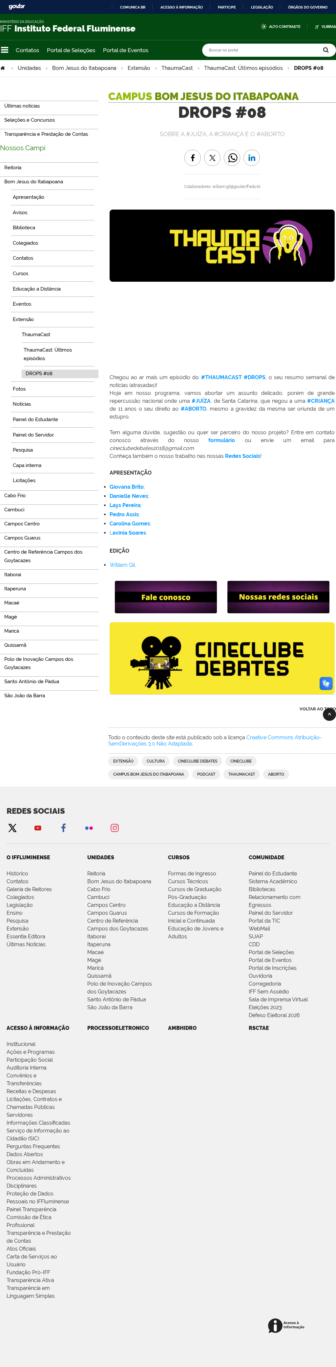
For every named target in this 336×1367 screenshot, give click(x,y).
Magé (94, 960)
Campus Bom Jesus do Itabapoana (148, 774)
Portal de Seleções (71, 50)
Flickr (88, 827)
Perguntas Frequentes (33, 1146)
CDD (254, 944)
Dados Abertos (25, 1154)
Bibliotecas (262, 889)
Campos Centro (106, 905)
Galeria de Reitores (29, 889)
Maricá (95, 968)
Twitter (12, 827)
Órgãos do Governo (307, 7)
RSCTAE (259, 1028)
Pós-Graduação (187, 897)
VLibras (329, 27)
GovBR (17, 7)
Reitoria (96, 873)
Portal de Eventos (125, 50)
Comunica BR (132, 7)
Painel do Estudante (273, 873)
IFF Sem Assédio (269, 992)
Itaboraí (96, 936)
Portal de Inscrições (273, 968)
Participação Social (30, 1060)
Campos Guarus (107, 913)
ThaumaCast (177, 68)
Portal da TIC (264, 921)
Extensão (139, 68)
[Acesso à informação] (287, 1326)
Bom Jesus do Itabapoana (84, 68)
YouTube (37, 827)
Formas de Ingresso (192, 873)
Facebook (63, 827)
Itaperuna (99, 944)
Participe (227, 7)
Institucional (21, 1044)
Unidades (29, 68)
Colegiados (20, 897)
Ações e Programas (31, 1052)
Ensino (15, 913)
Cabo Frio (99, 889)
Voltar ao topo (318, 708)
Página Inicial (3, 68)
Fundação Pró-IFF (28, 1272)
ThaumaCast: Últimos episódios (243, 68)
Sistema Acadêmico (273, 881)
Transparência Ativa (30, 1280)
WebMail (259, 929)
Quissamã (99, 976)
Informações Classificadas (38, 1123)
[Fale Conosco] (166, 610)
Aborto (276, 774)
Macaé (95, 952)
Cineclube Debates (197, 761)
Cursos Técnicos (188, 881)
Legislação (262, 7)
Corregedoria (265, 984)
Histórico (17, 873)
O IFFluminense (28, 857)
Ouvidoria (260, 976)
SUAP (256, 936)
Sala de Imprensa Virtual (278, 999)
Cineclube (241, 761)
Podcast (206, 774)
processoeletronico (118, 1028)
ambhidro (182, 1028)
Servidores (20, 1115)
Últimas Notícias (26, 944)
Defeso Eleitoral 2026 (274, 1015)
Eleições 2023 (265, 1007)
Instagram (114, 827)
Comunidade (266, 857)
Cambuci (98, 897)
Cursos (179, 857)
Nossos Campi (23, 148)
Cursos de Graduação (194, 889)
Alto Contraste (285, 27)
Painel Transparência (31, 1209)
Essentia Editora (26, 936)
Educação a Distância (194, 905)
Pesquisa (18, 921)
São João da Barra (110, 1007)
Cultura (156, 761)
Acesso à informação (181, 7)
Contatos (27, 50)
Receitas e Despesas (31, 1091)
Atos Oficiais (21, 1249)
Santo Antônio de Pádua (116, 999)
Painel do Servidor (271, 913)
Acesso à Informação (38, 1028)
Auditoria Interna (27, 1068)
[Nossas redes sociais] (278, 610)
